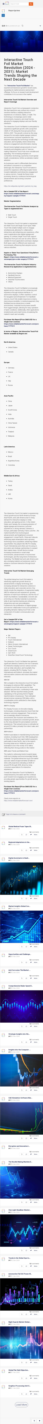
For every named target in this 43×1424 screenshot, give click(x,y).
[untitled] (21, 41)
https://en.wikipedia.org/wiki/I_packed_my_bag (20, 186)
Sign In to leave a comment (15, 814)
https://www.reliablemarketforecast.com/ (18, 801)
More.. (36, 834)
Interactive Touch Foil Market (19, 86)
